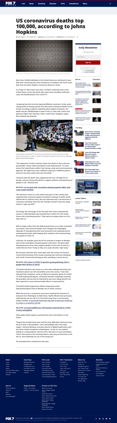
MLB (7, 392)
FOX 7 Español (46, 366)
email (110, 418)
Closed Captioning (83, 374)
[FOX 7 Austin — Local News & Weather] (11, 4)
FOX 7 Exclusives (66, 360)
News (8, 360)
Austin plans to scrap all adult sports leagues (83, 233)
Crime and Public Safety (12, 370)
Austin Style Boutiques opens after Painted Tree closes (83, 225)
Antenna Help (81, 381)
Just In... (78, 79)
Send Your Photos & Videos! (101, 368)
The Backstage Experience (49, 376)
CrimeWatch (63, 362)
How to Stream (46, 362)
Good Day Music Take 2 (48, 374)
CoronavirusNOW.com (32, 308)
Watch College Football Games (48, 391)
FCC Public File (82, 376)
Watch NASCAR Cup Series (49, 396)
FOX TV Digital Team (31, 37)
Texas (7, 366)
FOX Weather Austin (47, 370)
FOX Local (45, 360)
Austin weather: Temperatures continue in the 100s (82, 211)
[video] (96, 203)
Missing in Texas (64, 372)
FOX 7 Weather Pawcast (102, 362)
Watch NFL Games (47, 388)
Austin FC (8, 390)
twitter (99, 418)
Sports (8, 386)
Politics (8, 368)
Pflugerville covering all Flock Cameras (81, 217)
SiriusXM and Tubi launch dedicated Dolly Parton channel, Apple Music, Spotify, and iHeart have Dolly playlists (82, 101)
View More (96, 79)
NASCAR (8, 394)
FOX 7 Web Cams (101, 371)
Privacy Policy (90, 70)
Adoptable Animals (29, 370)
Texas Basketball (10, 396)
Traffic (7, 364)
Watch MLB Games (47, 394)
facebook (96, 418)
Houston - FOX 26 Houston (31, 390)
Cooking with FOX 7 (29, 366)
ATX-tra (62, 376)
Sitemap (8, 374)
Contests (26, 372)
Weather (99, 360)
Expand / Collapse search (110, 3)
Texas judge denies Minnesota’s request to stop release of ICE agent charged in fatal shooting (83, 85)
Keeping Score (28, 364)
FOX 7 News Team (83, 368)
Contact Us (81, 364)
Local (7, 362)
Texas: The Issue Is (65, 368)
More (85, 4)
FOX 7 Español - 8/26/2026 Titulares (82, 202)
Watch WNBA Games (48, 407)
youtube (106, 418)
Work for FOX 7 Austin (84, 370)
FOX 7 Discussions (65, 374)
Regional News (29, 386)
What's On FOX (82, 362)
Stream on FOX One (49, 386)
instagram (103, 418)
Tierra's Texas (46, 364)
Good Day (27, 360)
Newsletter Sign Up (83, 366)
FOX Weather (99, 373)
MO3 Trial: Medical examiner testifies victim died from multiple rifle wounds (83, 112)
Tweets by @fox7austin (82, 260)
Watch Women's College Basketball (48, 404)
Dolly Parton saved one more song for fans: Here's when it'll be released (83, 119)
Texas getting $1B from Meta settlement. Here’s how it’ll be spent (83, 93)
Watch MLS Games (47, 409)
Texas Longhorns (10, 388)
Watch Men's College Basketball (47, 400)
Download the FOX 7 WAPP (101, 365)
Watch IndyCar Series (48, 398)
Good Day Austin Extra (48, 372)
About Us (81, 360)
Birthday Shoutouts (29, 362)
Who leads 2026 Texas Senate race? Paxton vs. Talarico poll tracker (92, 171)
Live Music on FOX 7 (29, 368)
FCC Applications (82, 379)
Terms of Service (89, 72)
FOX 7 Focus (63, 366)
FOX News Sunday (11, 372)
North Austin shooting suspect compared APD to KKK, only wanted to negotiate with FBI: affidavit (92, 135)
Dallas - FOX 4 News (29, 388)
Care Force (63, 370)
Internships (81, 372)
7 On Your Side (64, 364)
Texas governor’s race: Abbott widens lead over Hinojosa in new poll (93, 163)
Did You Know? (100, 375)
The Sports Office (47, 368)
